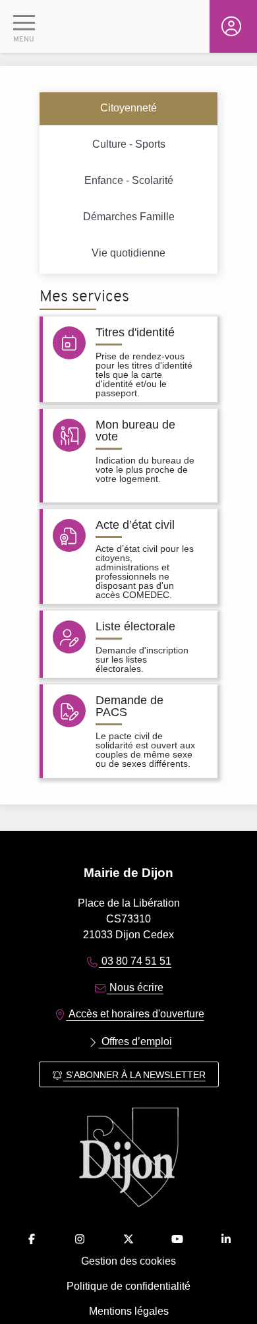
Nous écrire (135, 987)
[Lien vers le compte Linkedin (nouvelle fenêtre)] (226, 1239)
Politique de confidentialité (128, 1286)
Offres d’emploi (135, 1041)
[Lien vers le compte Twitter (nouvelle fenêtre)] (128, 1239)
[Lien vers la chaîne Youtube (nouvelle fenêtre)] (177, 1239)
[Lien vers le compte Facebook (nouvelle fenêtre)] (31, 1239)
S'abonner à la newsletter (134, 1074)
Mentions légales (129, 1311)
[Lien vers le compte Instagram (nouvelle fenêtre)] (79, 1239)
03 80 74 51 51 (135, 961)
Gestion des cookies (128, 1261)
